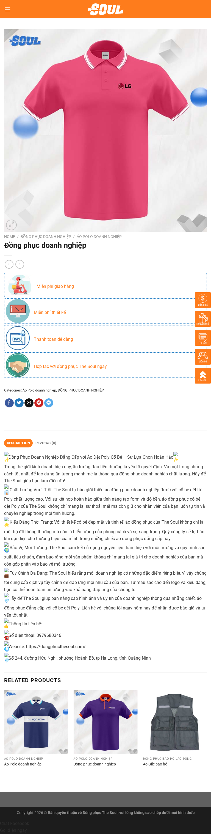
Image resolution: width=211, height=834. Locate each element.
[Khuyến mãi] (203, 318)
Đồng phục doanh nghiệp (94, 764)
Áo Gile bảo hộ (155, 764)
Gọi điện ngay (13, 830)
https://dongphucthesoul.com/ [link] (56, 646)
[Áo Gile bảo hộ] (175, 722)
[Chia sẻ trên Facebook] (9, 403)
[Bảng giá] (203, 299)
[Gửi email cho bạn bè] (29, 403)
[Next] (206, 736)
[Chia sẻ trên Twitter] (19, 403)
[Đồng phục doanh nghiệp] (105, 722)
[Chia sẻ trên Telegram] (48, 403)
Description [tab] (18, 443)
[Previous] (4, 736)
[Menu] (7, 9)
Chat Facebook (14, 823)
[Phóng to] (11, 225)
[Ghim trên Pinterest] (38, 403)
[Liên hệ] (203, 356)
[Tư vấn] (203, 337)
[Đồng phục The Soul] (105, 9)
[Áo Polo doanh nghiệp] (36, 722)
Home (9, 236)
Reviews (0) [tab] (46, 443)
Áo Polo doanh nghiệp (99, 236)
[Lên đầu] (203, 375)
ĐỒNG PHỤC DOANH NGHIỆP (46, 236)
